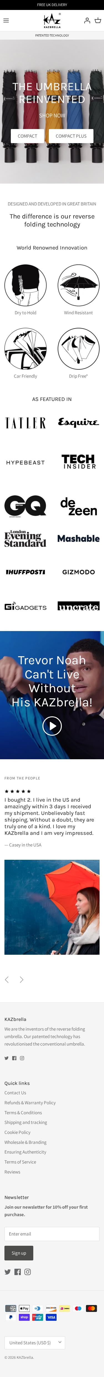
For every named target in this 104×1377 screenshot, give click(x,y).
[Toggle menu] (6, 20)
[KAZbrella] (52, 20)
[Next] (22, 980)
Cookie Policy (17, 1132)
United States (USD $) (30, 1343)
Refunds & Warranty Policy (30, 1103)
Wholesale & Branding (25, 1142)
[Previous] (7, 980)
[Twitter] (6, 1058)
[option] (52, 861)
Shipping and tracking (25, 1122)
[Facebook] (14, 1058)
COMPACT (27, 136)
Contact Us (15, 1093)
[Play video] (52, 726)
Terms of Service (20, 1162)
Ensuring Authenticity (25, 1152)
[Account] (86, 20)
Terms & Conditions (23, 1113)
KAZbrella (25, 1357)
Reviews (12, 1172)
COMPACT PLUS (71, 136)
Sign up (19, 1253)
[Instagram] (22, 1058)
